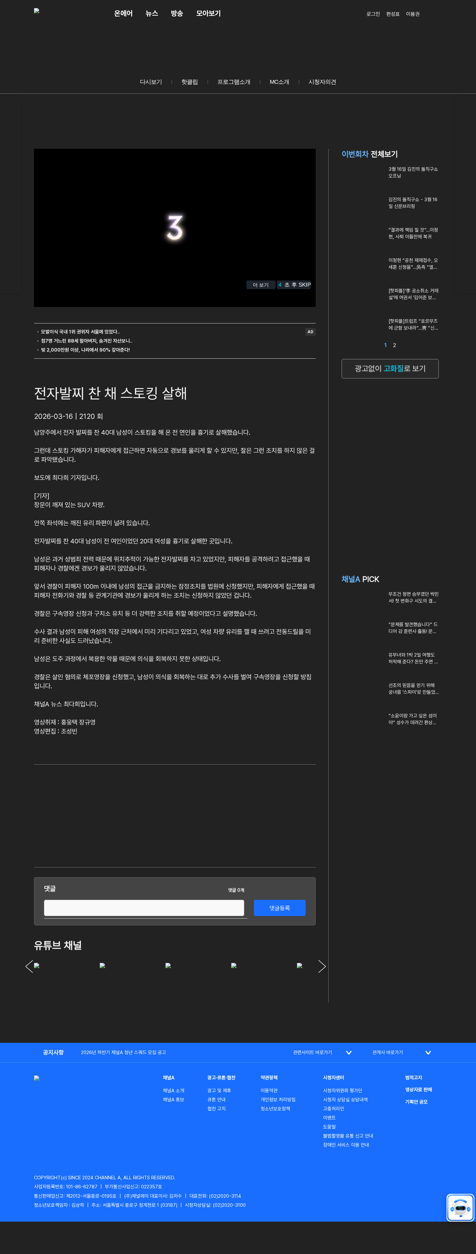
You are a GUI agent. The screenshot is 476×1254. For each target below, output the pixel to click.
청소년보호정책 (275, 1109)
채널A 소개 (173, 1091)
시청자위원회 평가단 (342, 1091)
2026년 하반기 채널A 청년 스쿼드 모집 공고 (123, 1052)
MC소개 (279, 82)
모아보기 (208, 13)
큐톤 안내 (217, 1100)
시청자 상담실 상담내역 (345, 1100)
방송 (177, 13)
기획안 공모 (416, 1102)
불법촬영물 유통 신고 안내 (348, 1136)
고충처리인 (333, 1109)
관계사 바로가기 (387, 1052)
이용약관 (269, 1091)
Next (322, 966)
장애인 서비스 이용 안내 (346, 1145)
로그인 (373, 14)
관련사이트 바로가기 (312, 1052)
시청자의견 (322, 82)
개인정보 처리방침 (278, 1100)
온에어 (123, 13)
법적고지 (413, 1078)
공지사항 (53, 1052)
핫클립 (189, 82)
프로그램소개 (233, 82)
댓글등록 (279, 908)
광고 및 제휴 (219, 1091)
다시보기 (151, 82)
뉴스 (152, 13)
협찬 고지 (217, 1109)
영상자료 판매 (418, 1090)
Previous (29, 966)
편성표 (393, 14)
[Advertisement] (267, 814)
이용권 (413, 14)
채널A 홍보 (173, 1100)
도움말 (329, 1127)
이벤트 (329, 1118)
